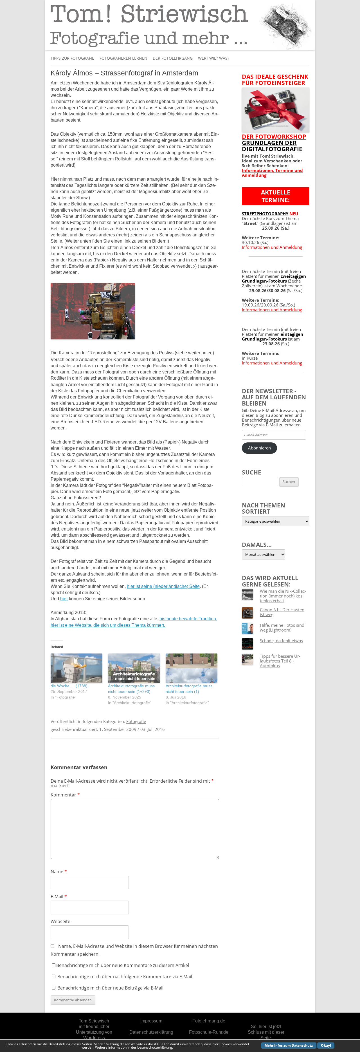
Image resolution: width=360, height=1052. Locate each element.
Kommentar (65, 795)
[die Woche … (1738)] (76, 668)
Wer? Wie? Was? (213, 58)
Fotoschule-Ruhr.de (208, 1032)
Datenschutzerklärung (151, 1032)
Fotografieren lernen (123, 58)
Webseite (60, 921)
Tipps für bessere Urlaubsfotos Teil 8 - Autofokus (280, 660)
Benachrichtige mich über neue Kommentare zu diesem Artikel (122, 965)
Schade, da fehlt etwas (281, 640)
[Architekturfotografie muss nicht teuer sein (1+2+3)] (134, 668)
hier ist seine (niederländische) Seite (163, 586)
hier (64, 598)
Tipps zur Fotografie (72, 58)
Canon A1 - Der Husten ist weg (282, 612)
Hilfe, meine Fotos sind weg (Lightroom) (282, 627)
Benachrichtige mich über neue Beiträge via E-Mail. (111, 988)
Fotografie (136, 721)
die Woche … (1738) (69, 686)
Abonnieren (259, 448)
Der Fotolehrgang (173, 58)
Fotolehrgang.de (208, 1021)
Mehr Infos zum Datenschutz (289, 1045)
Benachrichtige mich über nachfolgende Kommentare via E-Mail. (125, 976)
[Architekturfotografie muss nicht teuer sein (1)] (191, 668)
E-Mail (59, 897)
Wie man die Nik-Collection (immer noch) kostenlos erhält (283, 595)
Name (59, 872)
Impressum (151, 1021)
